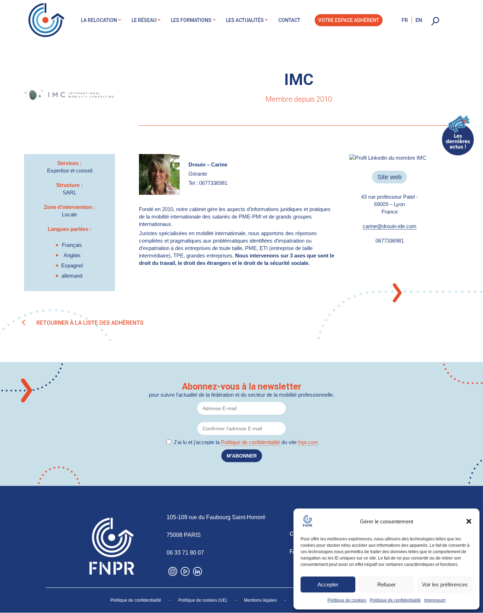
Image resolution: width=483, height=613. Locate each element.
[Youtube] (185, 573)
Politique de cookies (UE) (202, 600)
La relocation (99, 20)
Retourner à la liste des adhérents (90, 322)
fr (405, 20)
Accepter (328, 584)
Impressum (435, 600)
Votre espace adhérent (348, 20)
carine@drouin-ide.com (390, 226)
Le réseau (144, 20)
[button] (468, 521)
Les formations (191, 20)
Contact (289, 20)
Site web (389, 177)
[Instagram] (173, 573)
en (418, 20)
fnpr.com (308, 442)
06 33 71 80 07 (185, 553)
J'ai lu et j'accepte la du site (246, 442)
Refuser (386, 584)
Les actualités (245, 20)
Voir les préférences (445, 584)
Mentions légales (260, 600)
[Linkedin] (197, 573)
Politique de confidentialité (395, 600)
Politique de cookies (346, 600)
